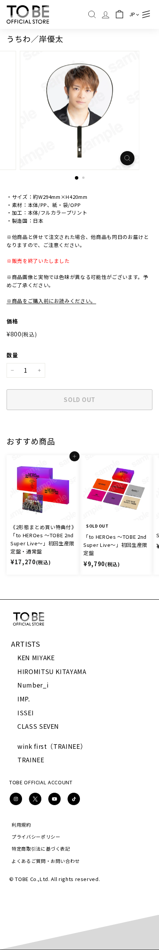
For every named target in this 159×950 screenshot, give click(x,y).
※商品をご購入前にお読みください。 (51, 300)
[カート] (119, 14)
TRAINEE (30, 759)
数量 (12, 355)
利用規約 (21, 824)
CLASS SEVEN (38, 726)
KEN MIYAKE (36, 657)
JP (132, 14)
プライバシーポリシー (36, 836)
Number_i (33, 684)
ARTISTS (25, 644)
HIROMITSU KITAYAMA (51, 671)
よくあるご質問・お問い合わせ (46, 861)
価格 (12, 321)
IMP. (23, 698)
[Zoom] (127, 158)
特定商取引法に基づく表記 (41, 848)
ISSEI (25, 712)
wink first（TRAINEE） (51, 746)
